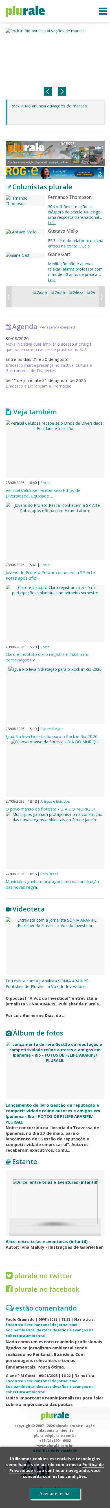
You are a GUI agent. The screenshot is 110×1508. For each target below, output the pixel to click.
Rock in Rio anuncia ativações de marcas (48, 106)
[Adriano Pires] (58, 296)
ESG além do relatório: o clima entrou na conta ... (75, 243)
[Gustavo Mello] (25, 232)
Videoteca (28, 908)
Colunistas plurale (42, 186)
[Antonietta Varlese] (94, 296)
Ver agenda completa (58, 327)
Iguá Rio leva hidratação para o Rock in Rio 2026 (52, 736)
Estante (24, 1161)
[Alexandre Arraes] (76, 296)
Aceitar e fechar (55, 1493)
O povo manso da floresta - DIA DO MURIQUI (50, 809)
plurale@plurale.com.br (55, 1435)
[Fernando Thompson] (25, 200)
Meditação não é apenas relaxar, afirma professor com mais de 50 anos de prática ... (75, 271)
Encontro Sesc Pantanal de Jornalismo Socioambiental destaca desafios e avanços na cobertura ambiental (50, 1330)
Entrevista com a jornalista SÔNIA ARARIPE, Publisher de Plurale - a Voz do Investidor (48, 983)
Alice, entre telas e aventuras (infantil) (47, 1241)
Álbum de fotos (38, 1032)
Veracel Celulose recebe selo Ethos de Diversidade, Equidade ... (43, 493)
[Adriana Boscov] (40, 296)
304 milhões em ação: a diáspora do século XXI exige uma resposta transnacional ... (75, 214)
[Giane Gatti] (25, 255)
